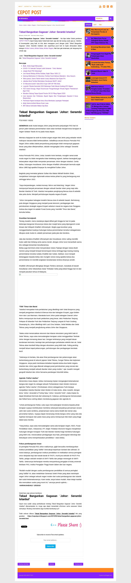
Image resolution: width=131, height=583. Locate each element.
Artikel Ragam (48, 48)
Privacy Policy (37, 6)
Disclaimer (47, 6)
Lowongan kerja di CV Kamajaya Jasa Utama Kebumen (99, 80)
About (20, 6)
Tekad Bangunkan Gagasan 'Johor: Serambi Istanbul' (39, 58)
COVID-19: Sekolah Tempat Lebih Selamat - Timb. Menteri (42, 68)
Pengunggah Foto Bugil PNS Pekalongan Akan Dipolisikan (101, 56)
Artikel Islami (29, 48)
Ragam (41, 35)
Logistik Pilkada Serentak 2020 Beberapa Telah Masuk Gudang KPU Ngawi (48, 86)
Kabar (38, 35)
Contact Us (27, 6)
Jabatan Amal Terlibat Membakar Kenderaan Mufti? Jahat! (42, 81)
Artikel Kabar (39, 48)
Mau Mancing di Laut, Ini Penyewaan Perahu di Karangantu (99, 32)
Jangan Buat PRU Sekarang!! (32, 71)
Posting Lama (78, 564)
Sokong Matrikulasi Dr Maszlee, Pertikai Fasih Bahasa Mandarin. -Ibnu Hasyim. (49, 76)
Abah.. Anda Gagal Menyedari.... (33, 66)
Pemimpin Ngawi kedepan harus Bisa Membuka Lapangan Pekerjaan (46, 101)
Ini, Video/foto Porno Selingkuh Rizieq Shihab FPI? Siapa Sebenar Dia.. (100, 41)
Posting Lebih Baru (24, 564)
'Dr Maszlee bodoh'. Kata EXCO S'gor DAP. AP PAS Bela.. (42, 84)
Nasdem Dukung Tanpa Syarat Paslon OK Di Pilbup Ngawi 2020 (44, 93)
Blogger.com (108, 575)
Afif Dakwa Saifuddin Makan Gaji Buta (35, 106)
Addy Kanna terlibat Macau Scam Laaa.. (36, 103)
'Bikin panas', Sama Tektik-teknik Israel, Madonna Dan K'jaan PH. (44, 79)
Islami (34, 35)
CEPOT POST (23, 41)
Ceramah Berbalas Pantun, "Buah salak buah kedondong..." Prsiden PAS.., (101, 65)
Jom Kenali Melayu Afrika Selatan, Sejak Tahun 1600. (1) (41, 73)
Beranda (24, 18)
